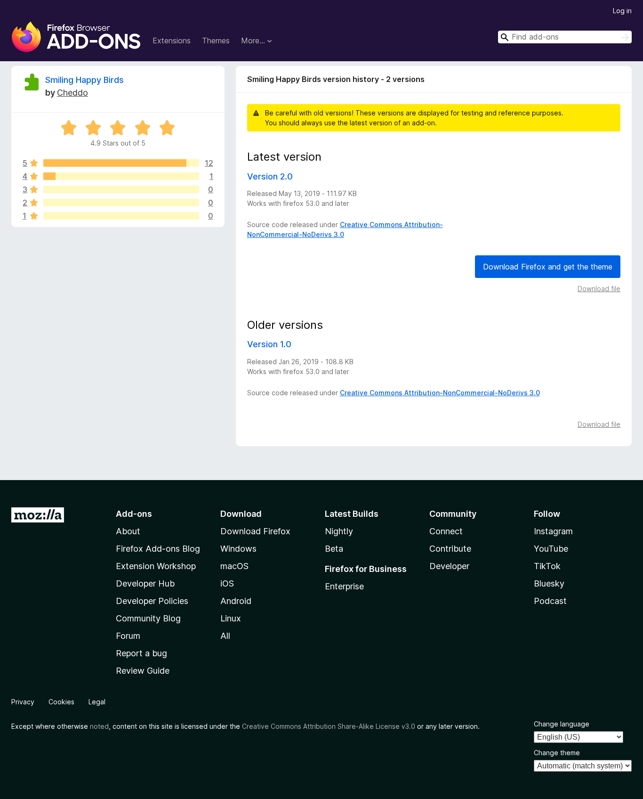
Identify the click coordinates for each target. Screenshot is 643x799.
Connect (446, 531)
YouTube (551, 549)
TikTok (547, 566)
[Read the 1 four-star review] (121, 176)
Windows (238, 549)
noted (99, 726)
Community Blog (148, 618)
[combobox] (565, 37)
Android (235, 601)
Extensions (172, 40)
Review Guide (142, 671)
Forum (128, 636)
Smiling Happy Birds (84, 80)
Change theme (557, 753)
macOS (234, 566)
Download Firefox (255, 531)
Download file (599, 289)
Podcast (550, 601)
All (225, 636)
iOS (227, 583)
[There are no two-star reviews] (121, 202)
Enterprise (344, 586)
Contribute (450, 549)
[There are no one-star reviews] (121, 216)
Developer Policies (152, 601)
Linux (230, 618)
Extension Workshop (156, 566)
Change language (561, 724)
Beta (334, 549)
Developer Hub (145, 583)
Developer (449, 566)
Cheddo (72, 93)
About (128, 531)
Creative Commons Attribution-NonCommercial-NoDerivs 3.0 (440, 393)
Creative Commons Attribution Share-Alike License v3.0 (328, 726)
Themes (216, 40)
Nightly (339, 531)
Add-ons (134, 514)
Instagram (553, 531)
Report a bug (141, 653)
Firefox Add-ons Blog (158, 549)
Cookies (61, 702)
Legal (96, 702)
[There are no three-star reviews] (121, 189)
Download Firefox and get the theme (547, 266)
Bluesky (549, 583)
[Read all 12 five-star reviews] (121, 163)
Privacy (22, 702)
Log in (622, 11)
